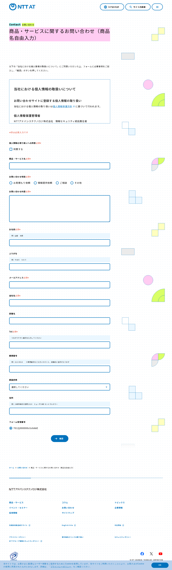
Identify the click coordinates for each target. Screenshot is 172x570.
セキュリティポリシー (123, 537)
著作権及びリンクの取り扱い (73, 537)
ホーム (11, 468)
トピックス (120, 502)
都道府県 (13, 379)
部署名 (12, 313)
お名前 (14, 229)
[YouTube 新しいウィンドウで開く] (160, 553)
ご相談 (63, 182)
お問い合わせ (22, 468)
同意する (18, 149)
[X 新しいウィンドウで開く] (151, 553)
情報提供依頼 (45, 182)
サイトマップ (68, 512)
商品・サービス (16, 502)
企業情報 (119, 507)
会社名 (14, 295)
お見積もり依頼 (21, 182)
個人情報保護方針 (62, 106)
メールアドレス (18, 277)
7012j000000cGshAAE (25, 428)
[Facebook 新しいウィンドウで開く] (142, 553)
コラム (65, 502)
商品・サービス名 (19, 158)
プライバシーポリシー (17, 537)
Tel (12, 331)
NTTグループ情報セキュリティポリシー (24, 541)
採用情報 (13, 512)
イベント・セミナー (18, 507)
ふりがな (13, 253)
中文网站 (118, 525)
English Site (68, 525)
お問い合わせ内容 (19, 191)
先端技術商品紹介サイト (18, 525)
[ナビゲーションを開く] (157, 6)
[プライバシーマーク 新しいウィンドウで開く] (13, 556)
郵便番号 (13, 355)
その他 (78, 182)
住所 (11, 397)
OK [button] (160, 565)
